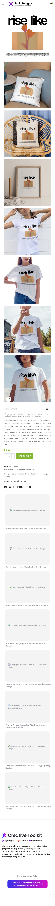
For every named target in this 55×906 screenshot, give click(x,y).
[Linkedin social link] (21, 481)
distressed (19, 474)
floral (27, 474)
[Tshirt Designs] (22, 4)
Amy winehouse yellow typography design (26, 528)
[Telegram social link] (25, 481)
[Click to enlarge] (8, 399)
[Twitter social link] (15, 481)
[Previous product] (44, 409)
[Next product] (49, 409)
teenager (44, 474)
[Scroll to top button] (50, 894)
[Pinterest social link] (18, 481)
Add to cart (25, 456)
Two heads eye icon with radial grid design (26, 567)
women (14, 409)
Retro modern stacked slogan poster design (27, 605)
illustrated (35, 474)
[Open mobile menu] (3, 4)
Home (6, 409)
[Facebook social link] (11, 481)
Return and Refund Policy (27, 876)
